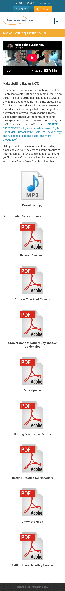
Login (46, 9)
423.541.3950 (25, 3)
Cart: (21, 9)
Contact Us (44, 3)
